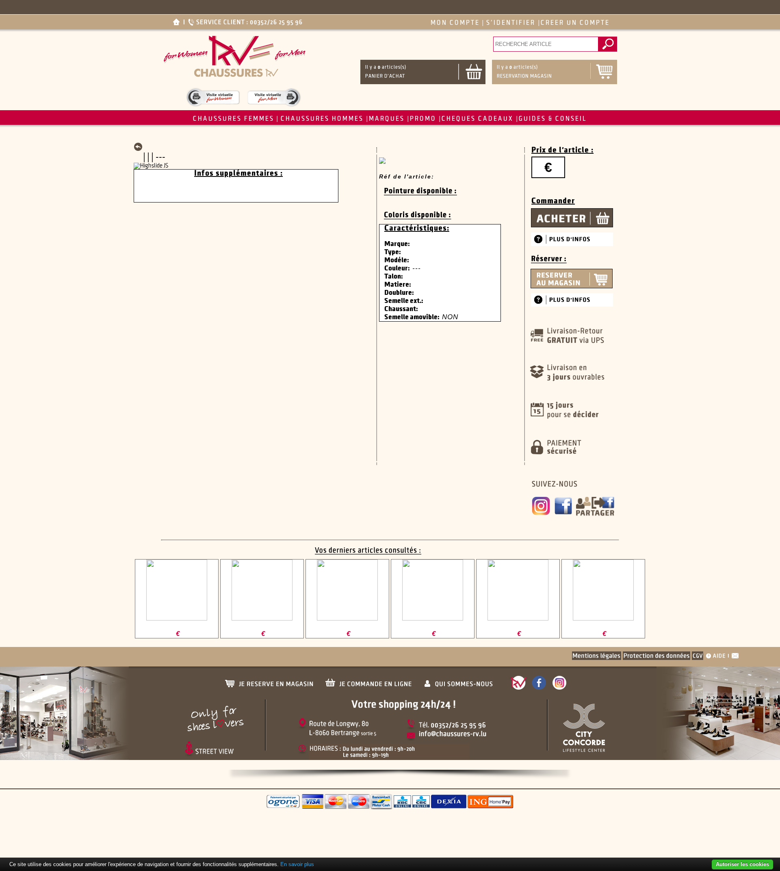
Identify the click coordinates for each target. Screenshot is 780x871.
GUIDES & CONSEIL (553, 118)
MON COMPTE (455, 23)
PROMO (423, 118)
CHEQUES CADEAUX (478, 118)
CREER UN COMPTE (575, 23)
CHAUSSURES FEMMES (233, 118)
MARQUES (387, 118)
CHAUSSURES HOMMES (322, 118)
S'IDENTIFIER (510, 23)
